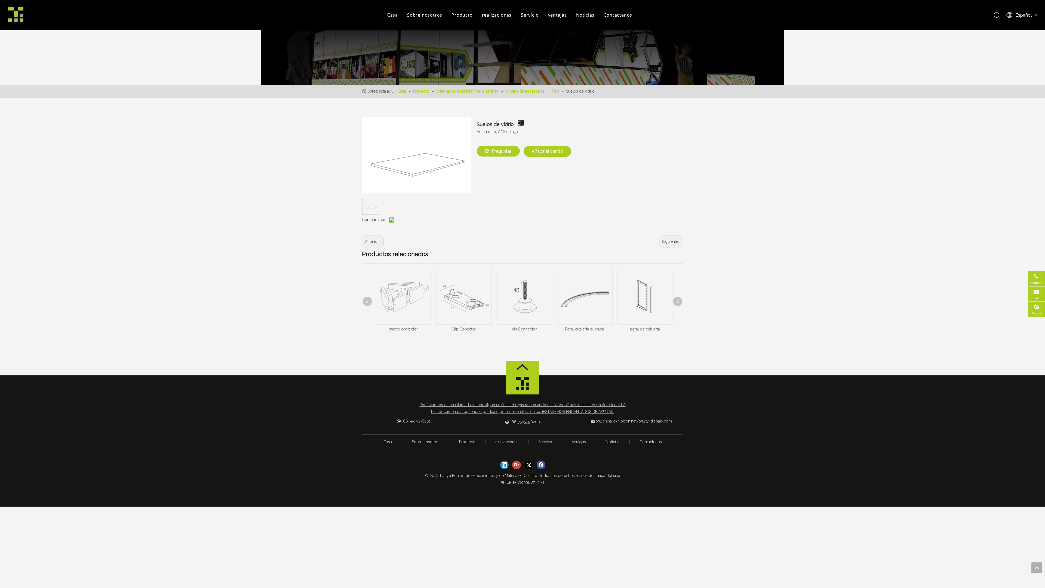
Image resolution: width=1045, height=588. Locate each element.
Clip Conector (462, 329)
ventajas (557, 15)
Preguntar (501, 151)
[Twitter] (528, 465)
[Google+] (516, 465)
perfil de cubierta (643, 329)
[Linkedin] (504, 465)
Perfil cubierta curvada (583, 329)
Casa (392, 15)
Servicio (530, 15)
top (1036, 567)
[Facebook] (541, 465)
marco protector (401, 329)
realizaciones (497, 15)
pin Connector (522, 329)
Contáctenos (618, 15)
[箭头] (522, 367)
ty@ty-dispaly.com (655, 421)
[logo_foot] (522, 385)
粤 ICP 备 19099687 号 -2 (523, 482)
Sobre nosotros (424, 15)
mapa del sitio (607, 475)
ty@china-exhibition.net (616, 421)
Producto (461, 15)
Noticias (585, 15)
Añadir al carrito (547, 151)
